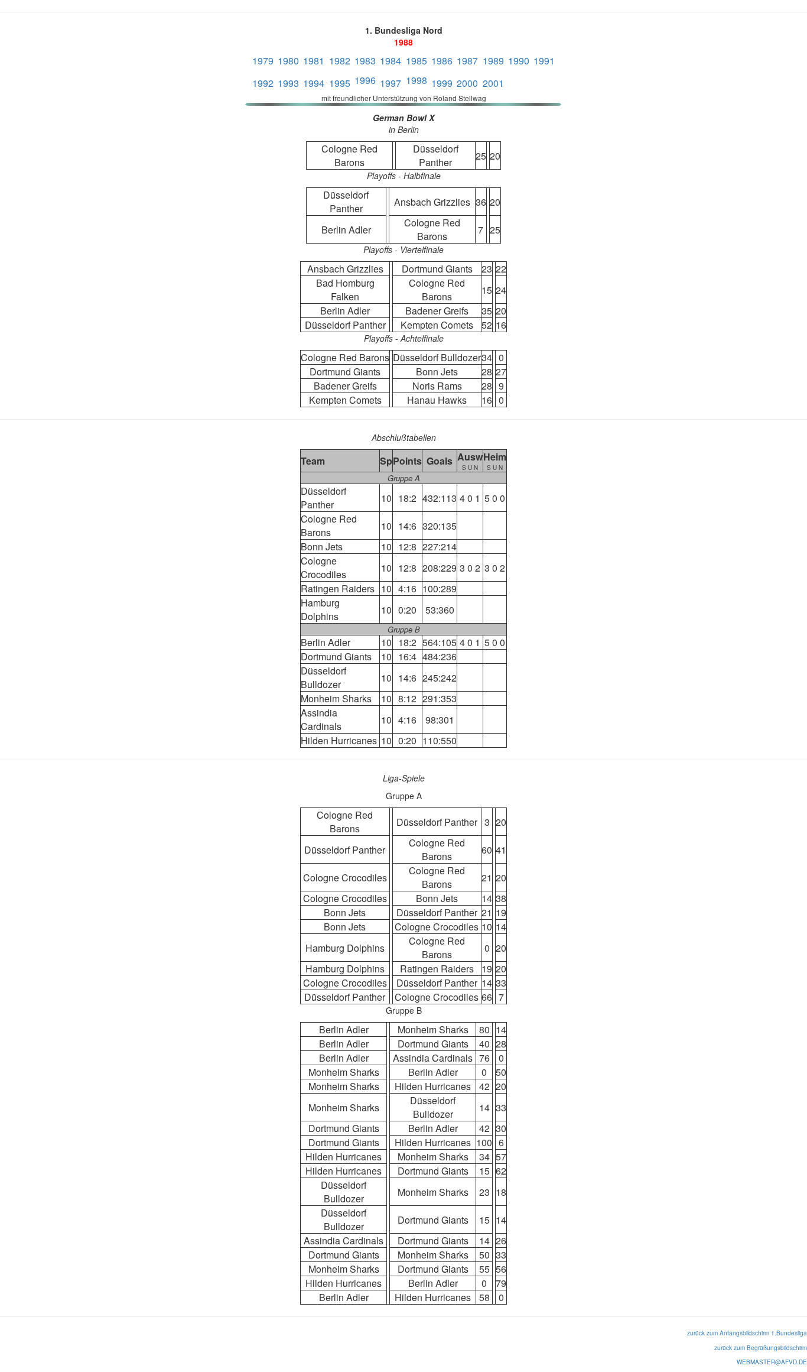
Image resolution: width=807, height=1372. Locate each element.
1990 (518, 60)
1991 (544, 60)
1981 (313, 60)
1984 (390, 60)
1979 (263, 60)
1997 (390, 83)
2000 (467, 83)
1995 (339, 83)
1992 (263, 83)
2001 (493, 83)
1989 (493, 60)
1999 (442, 83)
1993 (288, 83)
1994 (313, 83)
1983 (365, 60)
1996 (365, 80)
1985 (416, 60)
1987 (467, 60)
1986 (442, 60)
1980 (288, 60)
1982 (339, 60)
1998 (416, 80)
